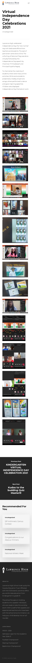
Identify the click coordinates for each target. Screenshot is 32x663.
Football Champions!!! (10, 640)
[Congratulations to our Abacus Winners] (16, 537)
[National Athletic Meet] (16, 552)
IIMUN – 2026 (6, 630)
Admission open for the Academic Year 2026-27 (14, 635)
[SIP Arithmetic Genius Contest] (16, 521)
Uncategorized (7, 32)
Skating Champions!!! (10, 643)
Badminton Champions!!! (11, 646)
